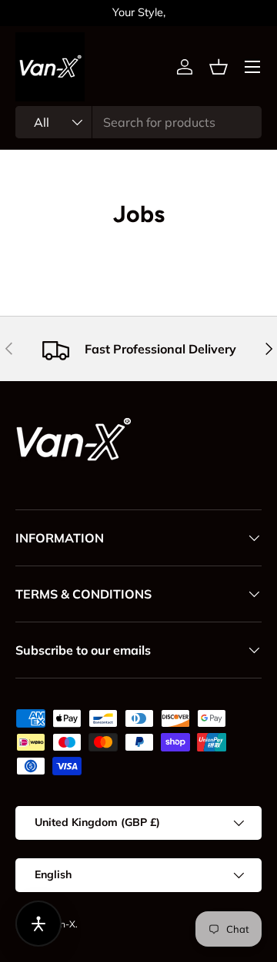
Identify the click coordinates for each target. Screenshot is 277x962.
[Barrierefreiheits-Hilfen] (38, 924)
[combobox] (138, 122)
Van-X (62, 924)
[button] (218, 67)
